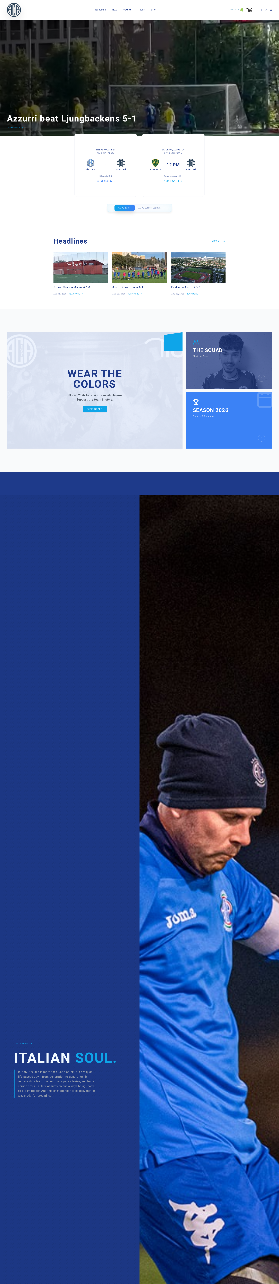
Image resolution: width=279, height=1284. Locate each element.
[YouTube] (271, 10)
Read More (13, 127)
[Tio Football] (249, 10)
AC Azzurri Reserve (149, 208)
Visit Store (94, 409)
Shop (153, 10)
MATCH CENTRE (104, 181)
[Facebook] (261, 10)
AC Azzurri (124, 208)
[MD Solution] (236, 10)
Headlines (100, 10)
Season (127, 10)
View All (217, 241)
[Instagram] (266, 10)
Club (142, 10)
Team (115, 10)
